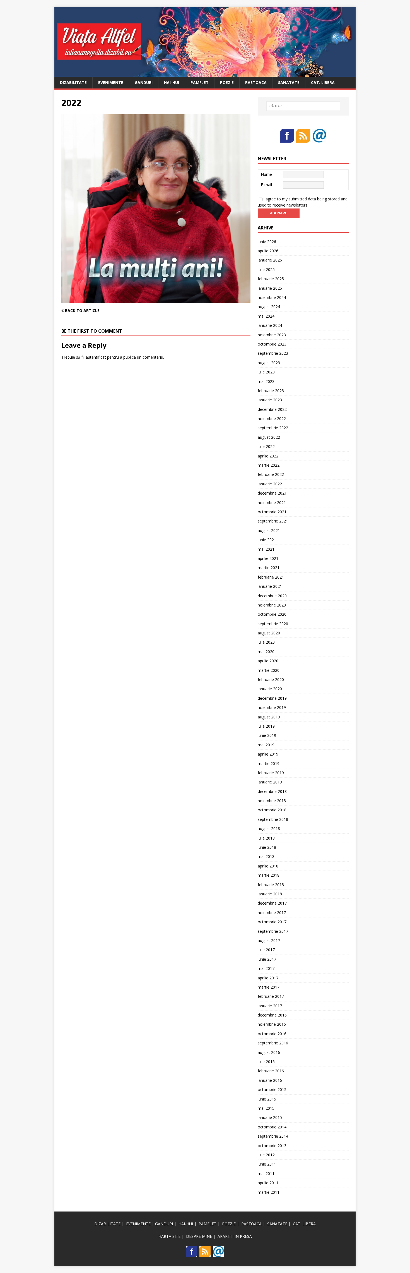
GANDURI (144, 82)
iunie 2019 (267, 735)
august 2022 (269, 437)
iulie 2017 (266, 949)
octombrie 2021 (272, 511)
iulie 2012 (266, 1154)
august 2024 (269, 306)
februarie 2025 (271, 278)
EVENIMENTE (110, 82)
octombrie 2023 (272, 344)
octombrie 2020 (272, 614)
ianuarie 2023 (270, 399)
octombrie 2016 (272, 1033)
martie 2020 (268, 670)
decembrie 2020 (272, 595)
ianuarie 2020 (270, 688)
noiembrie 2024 (272, 297)
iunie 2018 (267, 847)
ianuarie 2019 (270, 782)
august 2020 (269, 633)
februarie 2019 (271, 772)
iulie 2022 (266, 446)
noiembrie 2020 (272, 605)
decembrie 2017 (272, 903)
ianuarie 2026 (270, 260)
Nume (266, 174)
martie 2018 (268, 875)
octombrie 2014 (272, 1127)
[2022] (155, 300)
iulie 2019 (266, 726)
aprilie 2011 (268, 1182)
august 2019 (269, 717)
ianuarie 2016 (270, 1080)
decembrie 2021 (272, 493)
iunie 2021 (267, 539)
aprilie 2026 (268, 250)
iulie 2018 (266, 838)
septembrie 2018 (273, 819)
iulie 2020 (266, 642)
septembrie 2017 (273, 931)
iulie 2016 (266, 1061)
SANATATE (289, 82)
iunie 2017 (267, 959)
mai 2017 (266, 968)
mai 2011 (266, 1173)
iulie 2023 (266, 372)
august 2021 (269, 530)
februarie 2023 (271, 390)
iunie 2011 (267, 1164)
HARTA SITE (169, 1236)
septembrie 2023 (273, 353)
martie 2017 (268, 987)
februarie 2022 (271, 474)
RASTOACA (256, 82)
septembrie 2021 (273, 521)
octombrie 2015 (272, 1089)
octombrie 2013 (272, 1145)
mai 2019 (266, 744)
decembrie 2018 (272, 791)
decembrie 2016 (272, 1015)
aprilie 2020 (268, 660)
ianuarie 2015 (270, 1117)
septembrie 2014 (273, 1136)
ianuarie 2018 (270, 893)
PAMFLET (199, 82)
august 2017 (269, 940)
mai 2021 (266, 549)
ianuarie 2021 (270, 586)
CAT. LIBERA (323, 82)
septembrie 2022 (273, 427)
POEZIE (227, 82)
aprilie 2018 (268, 866)
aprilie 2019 (268, 754)
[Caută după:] (303, 106)
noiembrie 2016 (272, 1024)
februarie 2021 (271, 577)
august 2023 (269, 362)
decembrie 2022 (272, 409)
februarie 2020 (271, 679)
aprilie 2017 (268, 977)
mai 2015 (266, 1108)
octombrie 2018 (272, 809)
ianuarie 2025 (270, 288)
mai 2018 (266, 856)
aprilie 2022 (268, 456)
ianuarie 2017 (270, 1005)
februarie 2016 (271, 1070)
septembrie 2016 (273, 1043)
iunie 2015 (267, 1099)
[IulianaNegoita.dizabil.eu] (205, 73)
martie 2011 (268, 1192)
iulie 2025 (266, 269)
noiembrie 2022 (272, 418)
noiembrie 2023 (272, 334)
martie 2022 (268, 465)
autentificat (96, 357)
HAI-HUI (171, 82)
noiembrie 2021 (272, 502)
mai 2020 (266, 651)
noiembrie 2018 (272, 800)
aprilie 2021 (268, 558)
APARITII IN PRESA (235, 1236)
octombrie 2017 (272, 921)
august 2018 (269, 828)
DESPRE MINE (199, 1236)
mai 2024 (266, 316)
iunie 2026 (267, 241)
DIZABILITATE (73, 82)
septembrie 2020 (273, 623)
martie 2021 (268, 567)
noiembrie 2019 (272, 707)
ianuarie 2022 (270, 483)
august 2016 (269, 1052)
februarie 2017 (271, 996)
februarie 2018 (271, 884)
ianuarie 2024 (270, 325)
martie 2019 (268, 763)
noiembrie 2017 (272, 912)
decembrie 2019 (272, 698)
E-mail (266, 184)
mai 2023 (266, 381)
